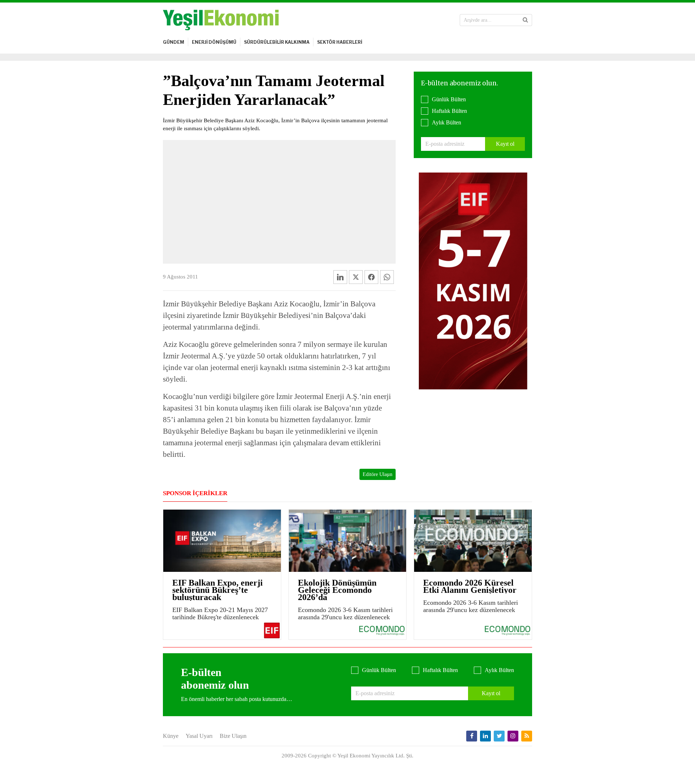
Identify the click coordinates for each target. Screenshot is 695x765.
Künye (170, 736)
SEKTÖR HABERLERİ (339, 42)
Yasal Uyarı (199, 736)
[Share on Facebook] (371, 277)
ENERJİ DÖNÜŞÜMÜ (214, 42)
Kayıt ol (505, 144)
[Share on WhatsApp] (387, 277)
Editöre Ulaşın (377, 474)
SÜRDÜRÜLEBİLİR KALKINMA (276, 42)
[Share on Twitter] (356, 277)
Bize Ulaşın (233, 736)
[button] (525, 20)
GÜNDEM (173, 42)
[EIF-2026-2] (473, 280)
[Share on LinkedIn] (340, 277)
